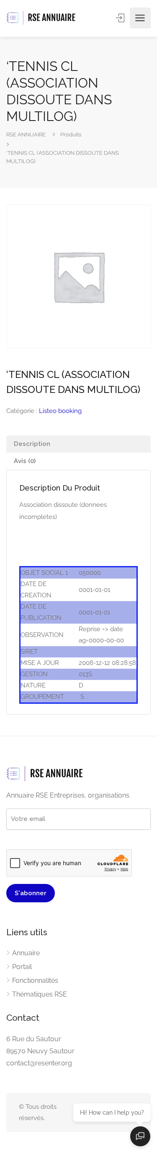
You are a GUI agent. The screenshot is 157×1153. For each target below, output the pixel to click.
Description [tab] (32, 444)
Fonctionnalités (35, 980)
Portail (22, 967)
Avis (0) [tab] (25, 461)
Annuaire (26, 953)
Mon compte (121, 18)
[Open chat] (140, 1136)
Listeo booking (60, 411)
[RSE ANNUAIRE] (41, 18)
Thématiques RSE (39, 994)
